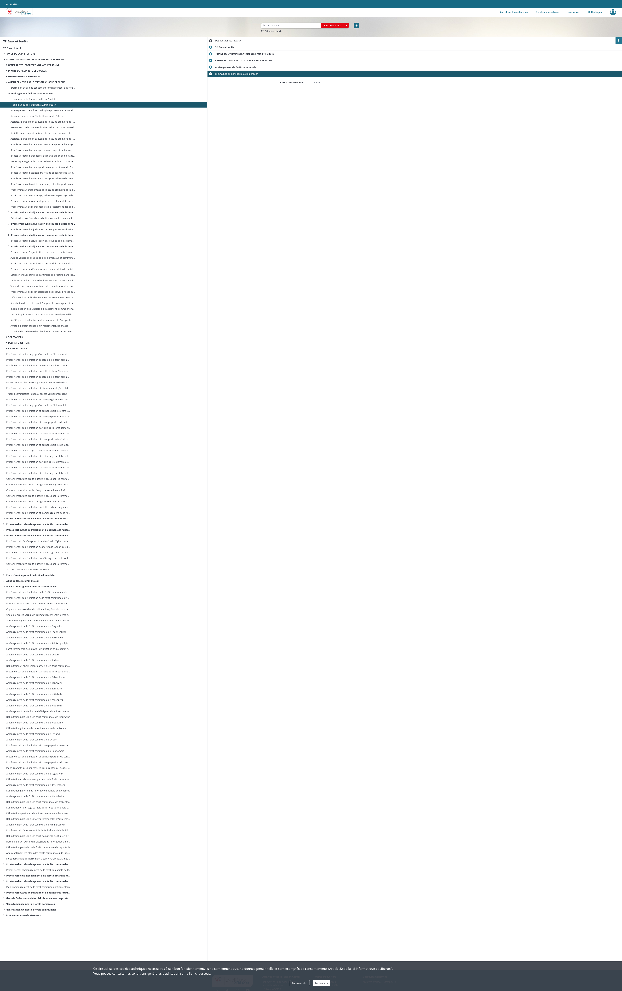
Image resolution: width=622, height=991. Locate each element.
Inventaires (573, 12)
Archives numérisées (547, 12)
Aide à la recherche (274, 31)
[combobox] (335, 26)
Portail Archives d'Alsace (514, 12)
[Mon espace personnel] (613, 12)
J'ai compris (321, 983)
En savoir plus (299, 983)
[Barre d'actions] (619, 40)
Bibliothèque (595, 12)
